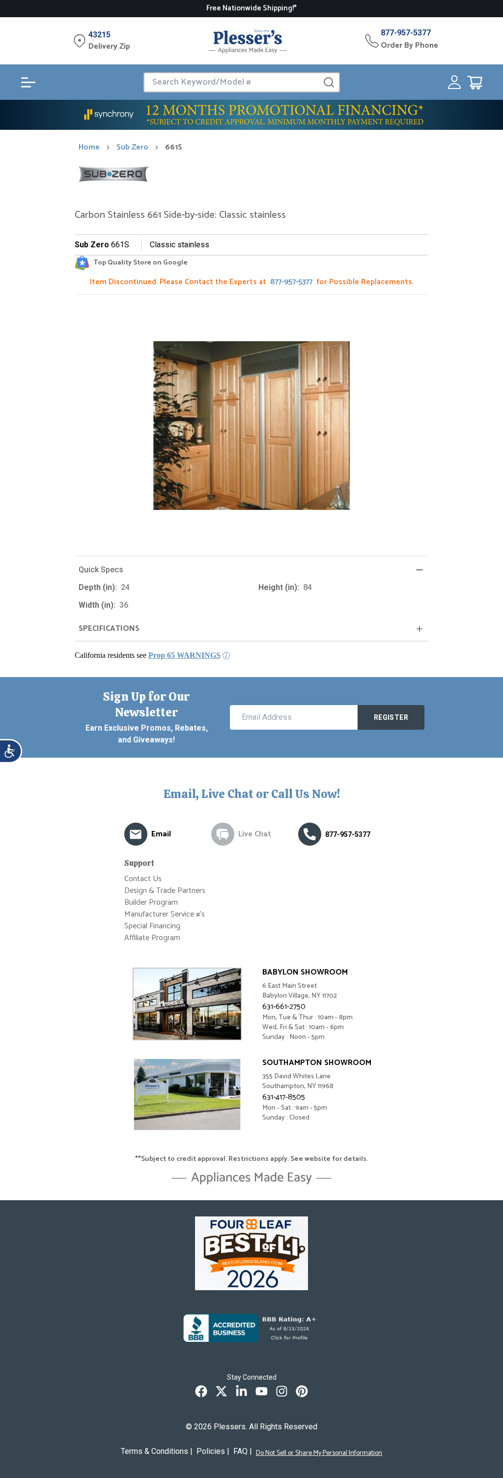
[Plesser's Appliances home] (247, 41)
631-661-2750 (284, 1006)
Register (391, 717)
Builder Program (151, 902)
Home (89, 147)
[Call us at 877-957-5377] (309, 834)
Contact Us (143, 879)
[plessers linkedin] (241, 1391)
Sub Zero (132, 147)
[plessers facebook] (201, 1391)
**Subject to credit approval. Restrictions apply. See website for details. (251, 1159)
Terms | (157, 1451)
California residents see (148, 655)
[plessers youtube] (261, 1391)
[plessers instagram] (282, 1391)
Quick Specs (101, 569)
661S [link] (173, 147)
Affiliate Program (152, 938)
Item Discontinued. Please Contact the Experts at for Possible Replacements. (252, 282)
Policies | (212, 1451)
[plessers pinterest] (302, 1391)
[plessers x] (221, 1391)
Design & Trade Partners (164, 890)
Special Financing (152, 926)
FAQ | (242, 1451)
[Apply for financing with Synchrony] (251, 115)
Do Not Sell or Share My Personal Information (319, 1453)
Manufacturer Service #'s (164, 914)
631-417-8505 (283, 1097)
